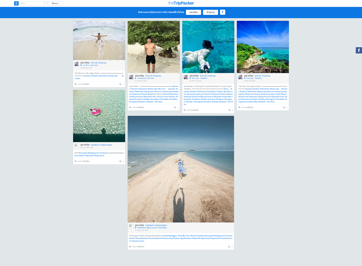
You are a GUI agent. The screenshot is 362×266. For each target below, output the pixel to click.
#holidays (220, 99)
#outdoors (196, 99)
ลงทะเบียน (193, 12)
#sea (166, 97)
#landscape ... (275, 89)
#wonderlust (212, 91)
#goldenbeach (186, 238)
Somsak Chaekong (98, 63)
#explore (94, 76)
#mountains (270, 94)
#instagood (133, 102)
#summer (139, 97)
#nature (223, 94)
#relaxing (173, 94)
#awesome (136, 94)
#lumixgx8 (83, 153)
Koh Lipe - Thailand (199, 78)
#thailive (176, 238)
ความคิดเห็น (84, 84)
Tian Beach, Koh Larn (145, 78)
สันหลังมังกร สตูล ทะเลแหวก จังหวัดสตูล (152, 228)
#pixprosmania (138, 241)
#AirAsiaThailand (197, 236)
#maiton (103, 153)
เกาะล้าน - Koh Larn (90, 65)
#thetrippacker (93, 153)
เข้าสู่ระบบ (210, 12)
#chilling (201, 97)
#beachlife (148, 97)
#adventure (103, 76)
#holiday (146, 99)
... (167, 89)
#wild (278, 94)
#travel (144, 94)
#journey (87, 76)
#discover (162, 89)
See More (158, 102)
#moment (245, 99)
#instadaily (164, 99)
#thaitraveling (167, 238)
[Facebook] (359, 50)
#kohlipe (215, 102)
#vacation (139, 99)
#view (263, 94)
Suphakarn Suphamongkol (101, 145)
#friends (172, 97)
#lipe (256, 102)
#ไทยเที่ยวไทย (183, 236)
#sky (154, 97)
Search (44, 3)
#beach (151, 94)
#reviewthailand (154, 238)
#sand (224, 97)
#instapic (189, 102)
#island (166, 94)
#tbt (229, 97)
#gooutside (215, 238)
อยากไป (99, 45)
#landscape (113, 76)
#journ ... (227, 89)
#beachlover (99, 156)
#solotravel (215, 94)
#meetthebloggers (170, 236)
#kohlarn (142, 102)
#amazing (167, 91)
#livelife (204, 99)
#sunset (160, 97)
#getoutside (206, 238)
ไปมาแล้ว (100, 36)
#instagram (155, 99)
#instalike (173, 99)
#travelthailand (142, 238)
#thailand (149, 102)
